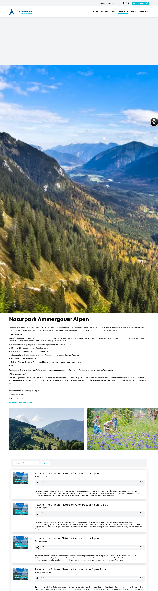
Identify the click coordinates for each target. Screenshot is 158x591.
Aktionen (123, 12)
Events (104, 12)
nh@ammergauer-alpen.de (20, 402)
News (95, 12)
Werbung (143, 12)
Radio (133, 12)
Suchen (45, 463)
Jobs (113, 12)
